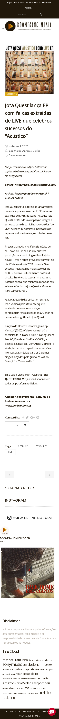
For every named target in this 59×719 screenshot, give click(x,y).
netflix (45, 692)
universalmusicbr (9, 693)
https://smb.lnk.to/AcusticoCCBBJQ (35, 184)
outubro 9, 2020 (18, 146)
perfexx (20, 688)
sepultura (6, 669)
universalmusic (9, 688)
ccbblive (23, 446)
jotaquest (41, 446)
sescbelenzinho (35, 664)
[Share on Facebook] (23, 417)
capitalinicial (26, 679)
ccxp (44, 688)
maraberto (35, 678)
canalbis (17, 673)
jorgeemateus (35, 660)
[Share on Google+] (32, 417)
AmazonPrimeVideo (16, 683)
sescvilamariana (35, 688)
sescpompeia (41, 683)
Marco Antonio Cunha (27, 151)
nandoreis (47, 660)
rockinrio (8, 697)
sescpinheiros (17, 669)
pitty (50, 669)
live (10, 452)
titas (49, 665)
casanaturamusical (15, 660)
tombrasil (22, 693)
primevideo (32, 693)
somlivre (45, 678)
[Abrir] (27, 574)
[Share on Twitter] (27, 417)
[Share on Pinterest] (37, 417)
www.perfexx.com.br (18, 405)
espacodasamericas (11, 678)
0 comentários (17, 155)
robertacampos (41, 669)
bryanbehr (29, 669)
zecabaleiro (30, 674)
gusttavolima (7, 674)
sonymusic (12, 664)
